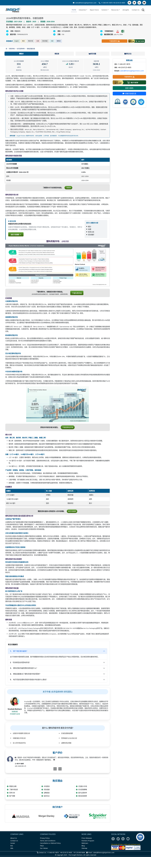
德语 (23, 41)
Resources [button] (115, 10)
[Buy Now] (136, 41)
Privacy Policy (45, 838)
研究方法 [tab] (128, 54)
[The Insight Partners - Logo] (13, 10)
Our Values (44, 848)
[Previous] (49, 768)
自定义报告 (129, 88)
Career (12, 843)
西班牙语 (30, 41)
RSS (11, 846)
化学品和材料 (21, 48)
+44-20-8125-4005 (119, 3)
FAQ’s (42, 846)
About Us (13, 838)
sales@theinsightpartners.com (85, 3)
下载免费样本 (113, 41)
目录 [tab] (57, 54)
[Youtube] (128, 840)
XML (11, 848)
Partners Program (88, 841)
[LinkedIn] (139, 3)
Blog (83, 846)
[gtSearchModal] (143, 10)
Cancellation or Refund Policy (50, 843)
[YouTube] (144, 3)
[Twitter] (134, 3)
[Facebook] (129, 3)
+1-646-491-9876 (107, 3)
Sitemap (84, 848)
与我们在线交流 (130, 93)
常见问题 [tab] (93, 54)
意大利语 (44, 41)
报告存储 (12, 48)
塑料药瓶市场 (31, 48)
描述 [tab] (22, 54)
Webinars (85, 843)
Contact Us (135, 10)
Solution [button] (104, 10)
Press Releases (87, 838)
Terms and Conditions (47, 841)
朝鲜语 (59, 41)
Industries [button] (82, 10)
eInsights (126, 10)
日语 (52, 41)
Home (74, 10)
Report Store (94, 10)
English (16, 41)
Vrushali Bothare (15, 709)
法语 (37, 41)
